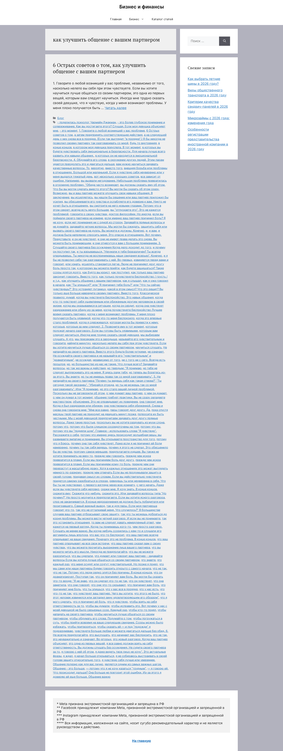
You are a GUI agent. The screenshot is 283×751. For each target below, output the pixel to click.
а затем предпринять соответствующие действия (108, 134)
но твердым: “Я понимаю (124, 368)
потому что (60, 426)
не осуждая (83, 359)
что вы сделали (82, 555)
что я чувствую (117, 601)
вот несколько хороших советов (116, 176)
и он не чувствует (84, 239)
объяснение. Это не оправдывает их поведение (105, 401)
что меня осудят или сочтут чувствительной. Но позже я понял (114, 564)
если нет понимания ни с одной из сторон (93, 222)
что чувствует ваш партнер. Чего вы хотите (103, 593)
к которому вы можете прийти (98, 268)
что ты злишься (93, 589)
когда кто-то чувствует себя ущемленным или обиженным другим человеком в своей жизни (108, 301)
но (68, 364)
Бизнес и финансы (141, 7)
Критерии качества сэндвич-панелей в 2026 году (208, 106)
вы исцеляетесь (82, 197)
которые (59, 326)
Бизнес (134, 19)
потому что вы (150, 426)
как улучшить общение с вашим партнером (91, 280)
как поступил (120, 272)
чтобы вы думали (97, 605)
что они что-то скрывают (108, 585)
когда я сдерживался (93, 322)
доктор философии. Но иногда (130, 214)
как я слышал (132, 280)
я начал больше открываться (94, 656)
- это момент (68, 130)
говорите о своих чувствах (88, 214)
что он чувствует (140, 580)
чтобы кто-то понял (142, 610)
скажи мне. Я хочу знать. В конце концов (129, 489)
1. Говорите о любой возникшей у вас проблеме (112, 130)
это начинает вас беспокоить (131, 635)
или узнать (72, 264)
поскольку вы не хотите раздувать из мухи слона (130, 422)
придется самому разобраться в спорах (80, 480)
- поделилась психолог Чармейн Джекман (86, 122)
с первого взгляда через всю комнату (109, 484)
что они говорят (79, 585)
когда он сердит (123, 305)
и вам (153, 230)
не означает (156, 351)
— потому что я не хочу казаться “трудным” (116, 668)
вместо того (113, 168)
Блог (60, 118)
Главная (115, 19)
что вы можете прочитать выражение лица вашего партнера (108, 547)
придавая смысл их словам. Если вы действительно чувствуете (117, 476)
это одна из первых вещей (87, 643)
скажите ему (61, 493)
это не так (160, 635)
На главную (141, 741)
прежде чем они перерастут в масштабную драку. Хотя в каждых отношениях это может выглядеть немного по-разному (110, 468)
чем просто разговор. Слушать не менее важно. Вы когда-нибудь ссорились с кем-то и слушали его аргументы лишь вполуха (107, 531)
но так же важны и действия (86, 368)
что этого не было (146, 593)
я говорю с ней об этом (77, 651)
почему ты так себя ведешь (88, 447)
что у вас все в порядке (121, 589)
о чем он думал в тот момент (73, 397)
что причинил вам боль (143, 585)
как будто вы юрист (96, 272)
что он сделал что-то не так (108, 580)
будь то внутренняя (143, 143)
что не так (160, 568)
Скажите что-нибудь (86, 493)
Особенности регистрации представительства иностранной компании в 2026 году (208, 139)
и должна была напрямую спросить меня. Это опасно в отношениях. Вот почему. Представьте (107, 234)
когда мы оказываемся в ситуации (87, 305)
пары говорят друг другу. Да (130, 409)
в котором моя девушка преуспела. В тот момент (107, 147)
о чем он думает (155, 393)
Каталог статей (162, 19)
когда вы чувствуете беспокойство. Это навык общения (115, 297)
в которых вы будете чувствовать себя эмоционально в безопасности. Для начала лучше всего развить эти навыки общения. (109, 151)
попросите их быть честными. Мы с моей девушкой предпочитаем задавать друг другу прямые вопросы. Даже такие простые (108, 418)
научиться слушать (149, 347)
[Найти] (224, 41)
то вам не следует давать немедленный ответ (122, 522)
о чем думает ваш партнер (124, 393)
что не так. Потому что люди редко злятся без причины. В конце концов (102, 572)
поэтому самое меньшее (90, 451)
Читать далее (115, 108)
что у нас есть (148, 589)
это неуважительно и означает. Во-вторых (82, 639)
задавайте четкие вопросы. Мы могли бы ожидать (104, 226)
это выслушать (99, 635)
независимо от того (106, 359)
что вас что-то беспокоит (106, 535)
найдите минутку (79, 343)
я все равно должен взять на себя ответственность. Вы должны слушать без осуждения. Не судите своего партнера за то (109, 647)
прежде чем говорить (109, 455)
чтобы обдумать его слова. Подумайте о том (100, 618)
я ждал (68, 656)
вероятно (97, 168)
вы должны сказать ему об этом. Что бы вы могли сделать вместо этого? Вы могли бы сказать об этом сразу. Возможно (109, 189)
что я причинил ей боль (89, 601)
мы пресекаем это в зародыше (96, 339)
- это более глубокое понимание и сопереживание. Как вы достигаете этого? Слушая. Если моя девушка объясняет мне (109, 126)
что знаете (148, 560)
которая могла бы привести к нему (134, 322)
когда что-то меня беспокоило (113, 318)
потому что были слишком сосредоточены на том (104, 426)
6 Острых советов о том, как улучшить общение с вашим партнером (99, 68)
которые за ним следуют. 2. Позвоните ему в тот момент (105, 326)
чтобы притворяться (82, 626)
